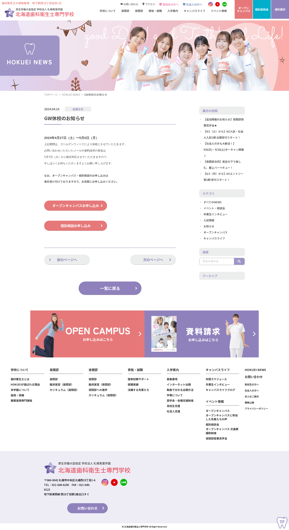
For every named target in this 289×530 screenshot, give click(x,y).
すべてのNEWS (213, 202)
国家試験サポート (138, 379)
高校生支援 (173, 406)
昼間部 (54, 379)
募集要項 (172, 379)
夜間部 (93, 379)
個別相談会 (212, 424)
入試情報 (209, 220)
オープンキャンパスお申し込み (75, 205)
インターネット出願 (179, 384)
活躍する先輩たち (138, 390)
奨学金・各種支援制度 (180, 400)
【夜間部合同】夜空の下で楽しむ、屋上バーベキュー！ (222, 165)
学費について (175, 395)
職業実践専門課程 (21, 400)
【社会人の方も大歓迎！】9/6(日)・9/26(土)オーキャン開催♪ (224, 149)
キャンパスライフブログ (220, 390)
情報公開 (249, 402)
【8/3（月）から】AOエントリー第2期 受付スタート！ (223, 177)
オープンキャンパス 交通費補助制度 (222, 431)
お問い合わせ (130, 4)
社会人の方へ (194, 4)
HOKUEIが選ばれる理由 (25, 384)
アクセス (150, 4)
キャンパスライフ (214, 238)
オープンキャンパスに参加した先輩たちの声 (222, 417)
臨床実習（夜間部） (101, 384)
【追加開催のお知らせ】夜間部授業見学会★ (224, 122)
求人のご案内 (252, 396)
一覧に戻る (110, 288)
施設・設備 (17, 395)
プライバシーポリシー (256, 408)
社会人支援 (173, 411)
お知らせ (78, 109)
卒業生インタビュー (216, 214)
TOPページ (51, 94)
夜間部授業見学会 (216, 438)
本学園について (20, 390)
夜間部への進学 (98, 390)
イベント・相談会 (214, 208)
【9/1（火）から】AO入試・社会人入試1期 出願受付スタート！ (223, 134)
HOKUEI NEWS (71, 94)
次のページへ (153, 259)
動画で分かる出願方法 (180, 390)
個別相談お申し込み (76, 225)
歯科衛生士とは (20, 379)
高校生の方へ (171, 4)
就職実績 (133, 384)
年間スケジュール (216, 379)
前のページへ (67, 259)
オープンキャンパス (215, 232)
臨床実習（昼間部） (62, 384)
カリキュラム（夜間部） (103, 395)
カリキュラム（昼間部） (64, 390)
